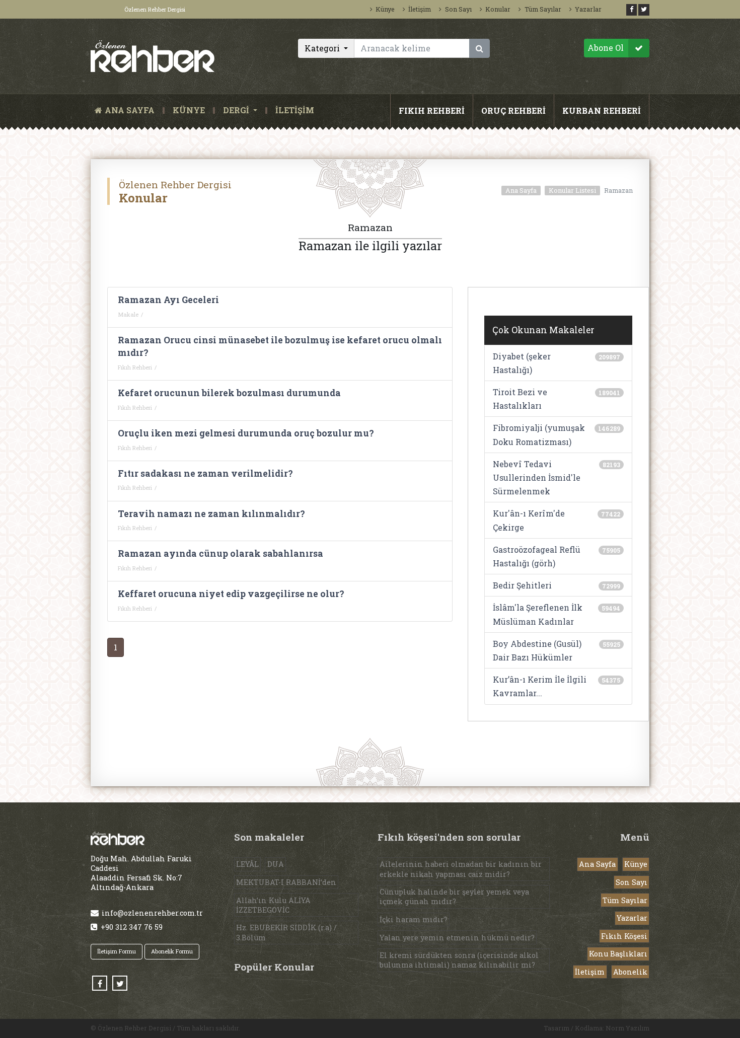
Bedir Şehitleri (522, 585)
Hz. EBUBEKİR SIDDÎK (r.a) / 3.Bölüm (286, 932)
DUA (275, 864)
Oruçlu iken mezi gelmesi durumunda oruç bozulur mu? (246, 433)
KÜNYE (189, 110)
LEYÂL (247, 864)
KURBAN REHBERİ (601, 110)
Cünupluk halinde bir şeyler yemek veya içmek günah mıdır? (454, 896)
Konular (497, 9)
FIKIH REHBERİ (432, 110)
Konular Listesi (572, 190)
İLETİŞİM (294, 110)
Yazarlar (588, 9)
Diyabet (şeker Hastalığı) (522, 363)
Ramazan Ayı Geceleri (168, 300)
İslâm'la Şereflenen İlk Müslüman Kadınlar (537, 614)
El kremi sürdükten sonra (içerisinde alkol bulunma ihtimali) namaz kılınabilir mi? (459, 960)
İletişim (419, 9)
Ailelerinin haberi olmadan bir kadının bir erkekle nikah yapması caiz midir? (461, 868)
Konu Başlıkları (618, 953)
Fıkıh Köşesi (624, 936)
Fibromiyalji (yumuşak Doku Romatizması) (539, 434)
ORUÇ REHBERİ (513, 110)
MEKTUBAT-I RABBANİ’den (286, 882)
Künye (385, 9)
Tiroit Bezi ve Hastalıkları (520, 399)
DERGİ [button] (237, 110)
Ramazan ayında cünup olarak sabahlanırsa (220, 553)
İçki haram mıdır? (414, 919)
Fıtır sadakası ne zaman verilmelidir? (205, 473)
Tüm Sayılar (543, 9)
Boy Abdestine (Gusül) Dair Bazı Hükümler (537, 650)
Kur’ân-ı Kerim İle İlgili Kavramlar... (539, 686)
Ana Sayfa (521, 190)
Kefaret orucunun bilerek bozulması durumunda (229, 393)
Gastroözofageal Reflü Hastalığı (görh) (536, 556)
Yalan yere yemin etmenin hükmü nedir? (457, 937)
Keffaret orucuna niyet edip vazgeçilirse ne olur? (231, 594)
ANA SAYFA (132, 110)
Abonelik (630, 972)
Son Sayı (458, 9)
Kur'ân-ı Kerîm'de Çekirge (529, 520)
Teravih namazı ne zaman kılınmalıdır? (211, 514)
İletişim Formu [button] (116, 951)
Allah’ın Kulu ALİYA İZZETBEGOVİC (273, 905)
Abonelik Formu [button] (172, 951)
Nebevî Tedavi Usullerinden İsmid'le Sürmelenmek (536, 477)
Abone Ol (605, 47)
